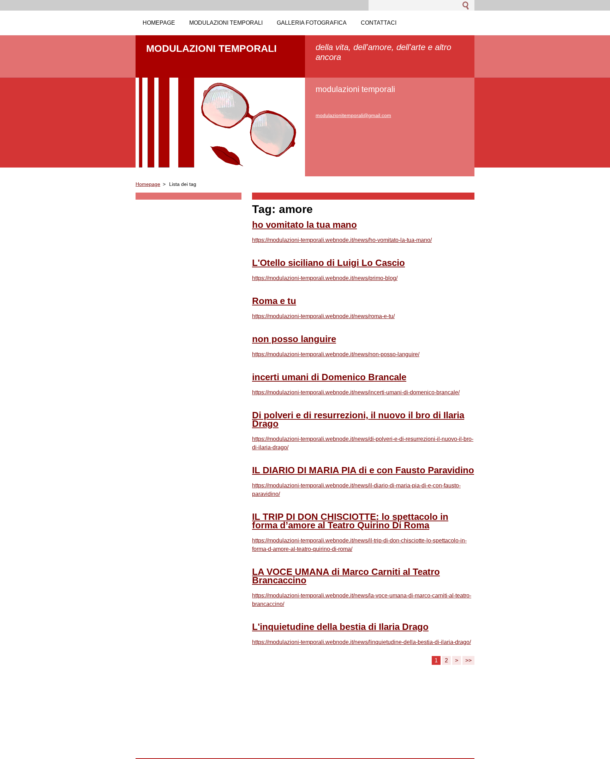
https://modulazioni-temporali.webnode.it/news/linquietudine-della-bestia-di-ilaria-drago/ (361, 642)
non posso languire (294, 339)
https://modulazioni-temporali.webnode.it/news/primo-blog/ (324, 278)
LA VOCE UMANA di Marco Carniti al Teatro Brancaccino (346, 576)
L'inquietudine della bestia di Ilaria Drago (340, 627)
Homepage (148, 184)
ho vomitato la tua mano (304, 225)
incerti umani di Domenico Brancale (329, 377)
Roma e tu (274, 301)
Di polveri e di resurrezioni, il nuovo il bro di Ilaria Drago (358, 419)
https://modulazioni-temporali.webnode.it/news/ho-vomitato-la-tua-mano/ (342, 240)
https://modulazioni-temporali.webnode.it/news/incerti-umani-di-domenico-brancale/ (356, 392)
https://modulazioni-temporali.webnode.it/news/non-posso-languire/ (335, 354)
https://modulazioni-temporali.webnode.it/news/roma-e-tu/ (323, 316)
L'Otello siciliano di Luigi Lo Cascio (328, 263)
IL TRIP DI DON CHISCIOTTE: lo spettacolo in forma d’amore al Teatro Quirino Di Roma (350, 521)
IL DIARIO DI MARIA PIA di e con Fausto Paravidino (363, 470)
